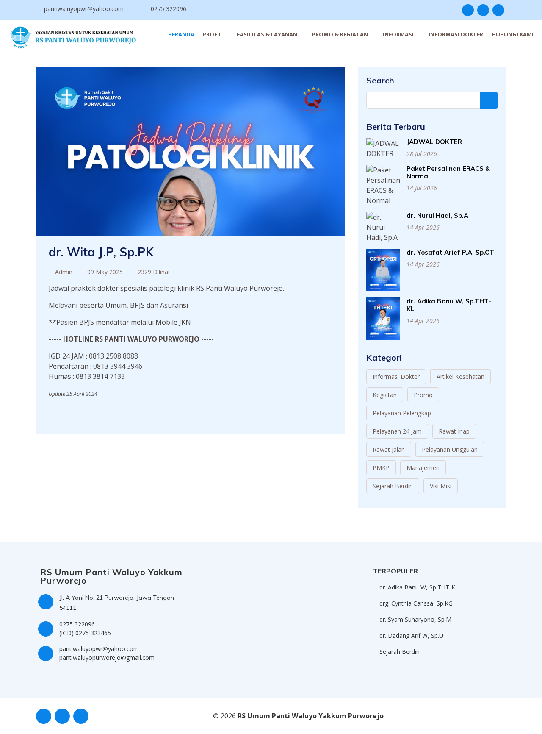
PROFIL (212, 34)
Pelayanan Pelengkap (402, 413)
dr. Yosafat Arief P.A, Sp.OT (450, 252)
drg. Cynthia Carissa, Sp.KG (416, 603)
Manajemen (423, 468)
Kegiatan (385, 395)
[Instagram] (320, 415)
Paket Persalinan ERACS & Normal (448, 172)
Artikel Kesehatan (460, 377)
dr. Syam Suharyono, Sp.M (415, 620)
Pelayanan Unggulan (450, 449)
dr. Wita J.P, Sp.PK (101, 252)
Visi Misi (440, 486)
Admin (63, 272)
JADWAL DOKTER (434, 142)
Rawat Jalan (389, 449)
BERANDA (181, 34)
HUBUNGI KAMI (513, 34)
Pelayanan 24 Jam (397, 431)
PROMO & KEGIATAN (340, 34)
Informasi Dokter (396, 377)
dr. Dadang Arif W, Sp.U (411, 636)
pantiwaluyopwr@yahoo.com (84, 9)
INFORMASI (398, 34)
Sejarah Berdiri (393, 486)
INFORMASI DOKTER (456, 34)
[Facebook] (311, 415)
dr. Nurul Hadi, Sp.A (437, 215)
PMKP (381, 468)
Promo (423, 395)
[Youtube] (328, 415)
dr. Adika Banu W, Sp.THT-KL (448, 305)
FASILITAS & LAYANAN (267, 34)
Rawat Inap (454, 431)
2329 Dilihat (154, 272)
